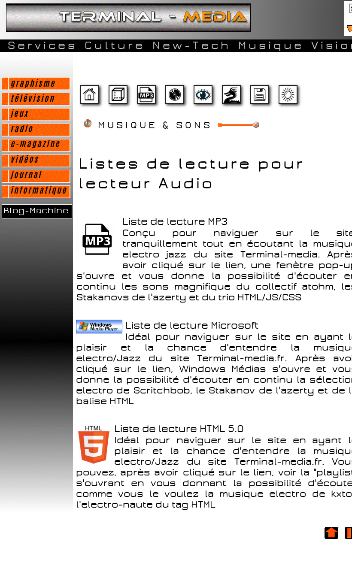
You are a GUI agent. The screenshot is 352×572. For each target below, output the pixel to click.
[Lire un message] (117, 98)
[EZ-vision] (202, 98)
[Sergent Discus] (174, 98)
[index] (89, 98)
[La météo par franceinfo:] (287, 98)
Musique (271, 45)
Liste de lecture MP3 (175, 221)
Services (42, 45)
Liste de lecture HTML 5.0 (179, 429)
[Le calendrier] (146, 98)
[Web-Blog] (259, 98)
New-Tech (191, 45)
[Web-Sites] (231, 98)
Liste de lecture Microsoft (191, 325)
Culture (115, 45)
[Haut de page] (331, 539)
